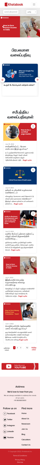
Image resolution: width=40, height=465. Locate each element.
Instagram (11, 425)
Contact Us (26, 445)
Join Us (25, 429)
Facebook (11, 413)
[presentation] (2, 79)
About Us (25, 418)
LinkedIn (10, 431)
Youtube (10, 437)
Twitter (9, 419)
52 (27, 348)
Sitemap (20, 462)
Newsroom (26, 424)
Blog (23, 434)
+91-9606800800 (20, 400)
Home (24, 413)
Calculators (26, 439)
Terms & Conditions (20, 456)
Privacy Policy (20, 460)
